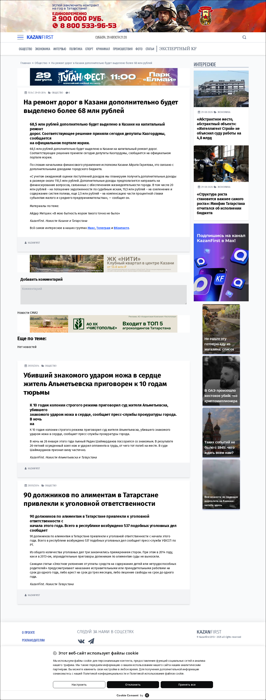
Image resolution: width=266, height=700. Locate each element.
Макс (91, 228)
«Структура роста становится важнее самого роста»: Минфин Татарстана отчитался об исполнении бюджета (221, 203)
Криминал (103, 48)
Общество (25, 48)
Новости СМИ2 (27, 313)
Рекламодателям (33, 640)
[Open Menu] (20, 37)
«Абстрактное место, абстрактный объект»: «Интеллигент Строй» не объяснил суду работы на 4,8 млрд (219, 128)
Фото (139, 48)
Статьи (150, 48)
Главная (25, 63)
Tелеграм (103, 228)
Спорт (89, 48)
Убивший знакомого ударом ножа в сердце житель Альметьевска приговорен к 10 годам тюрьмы (95, 383)
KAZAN (40, 37)
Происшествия (123, 48)
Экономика (42, 48)
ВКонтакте (121, 228)
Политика (75, 48)
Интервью (59, 48)
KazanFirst (34, 242)
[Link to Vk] (81, 642)
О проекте (28, 632)
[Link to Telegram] (91, 642)
